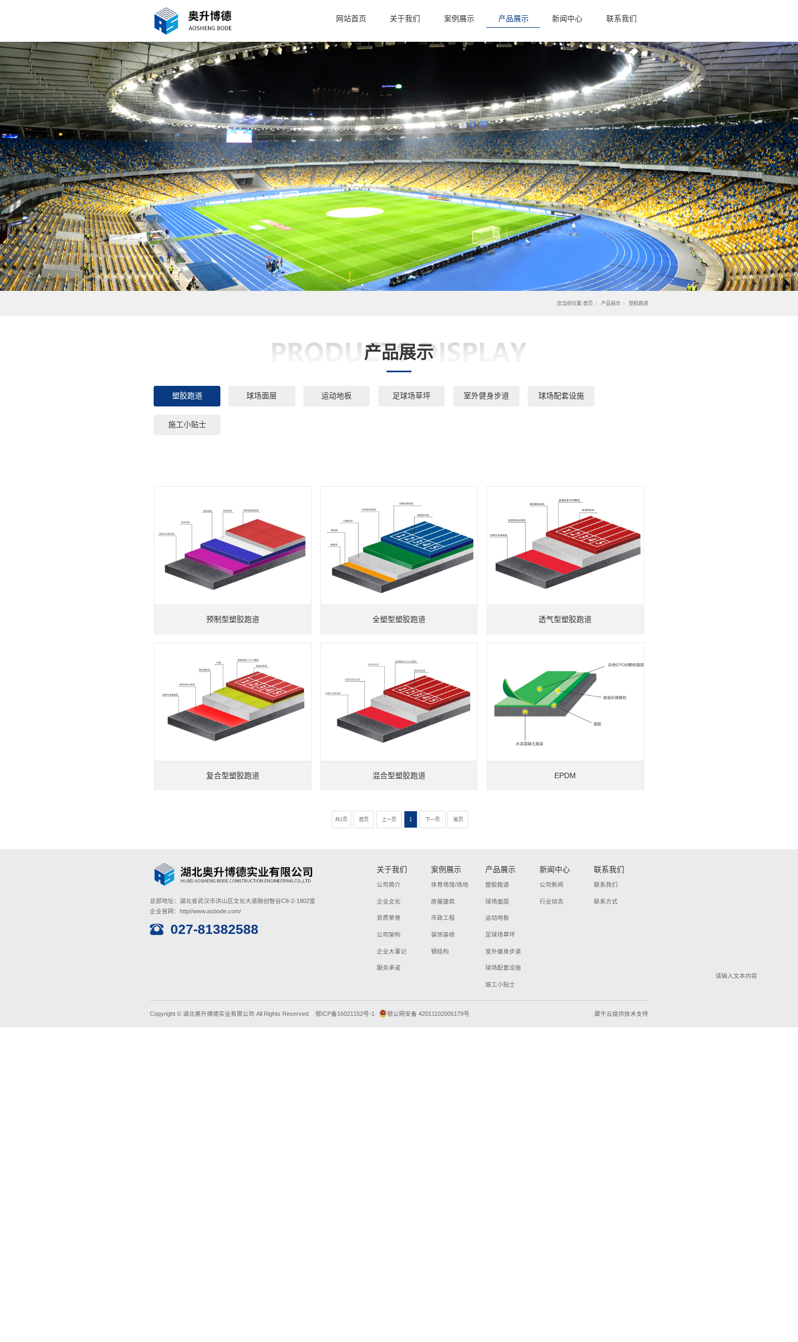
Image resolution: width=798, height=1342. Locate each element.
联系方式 (606, 901)
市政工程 (443, 917)
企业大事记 (392, 951)
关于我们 (405, 19)
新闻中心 (567, 19)
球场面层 (261, 396)
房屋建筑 (443, 901)
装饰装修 (443, 934)
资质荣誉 (389, 917)
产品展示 (513, 19)
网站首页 (351, 19)
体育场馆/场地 (449, 884)
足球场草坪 (411, 396)
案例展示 (459, 19)
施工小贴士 (187, 425)
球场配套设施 (561, 396)
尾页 (458, 819)
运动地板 (336, 396)
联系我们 (621, 19)
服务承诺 (389, 967)
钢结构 (440, 951)
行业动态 (551, 901)
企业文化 (389, 901)
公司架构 (389, 934)
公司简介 (389, 884)
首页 (588, 303)
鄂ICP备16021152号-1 (345, 1013)
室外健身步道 (486, 396)
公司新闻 (551, 884)
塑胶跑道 (187, 396)
